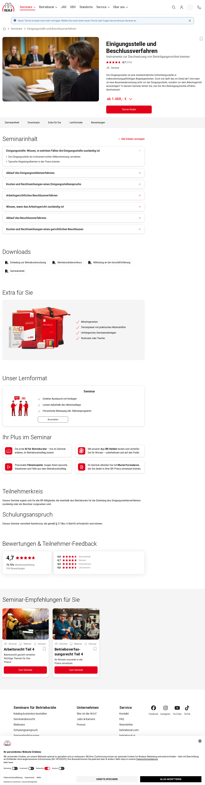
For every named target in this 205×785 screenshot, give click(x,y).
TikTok (187, 714)
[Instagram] (166, 708)
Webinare (19, 724)
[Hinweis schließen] (190, 20)
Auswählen (53, 419)
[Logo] (8, 7)
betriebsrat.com (129, 730)
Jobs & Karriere (86, 719)
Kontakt (124, 713)
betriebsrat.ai (127, 735)
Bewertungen (98, 122)
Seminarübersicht (24, 719)
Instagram (165, 714)
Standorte (86, 7)
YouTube (177, 714)
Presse (81, 724)
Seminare (16, 28)
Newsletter (126, 724)
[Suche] (173, 7)
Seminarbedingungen (26, 735)
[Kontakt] (199, 7)
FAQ (121, 719)
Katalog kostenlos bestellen (30, 713)
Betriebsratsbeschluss (70, 262)
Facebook (153, 714)
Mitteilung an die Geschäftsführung (111, 262)
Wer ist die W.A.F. (87, 713)
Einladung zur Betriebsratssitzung (28, 262)
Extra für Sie (54, 122)
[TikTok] (187, 708)
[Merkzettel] (190, 7)
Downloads (34, 122)
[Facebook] (154, 708)
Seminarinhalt (12, 122)
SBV (73, 7)
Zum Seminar (25, 669)
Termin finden (129, 109)
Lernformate (76, 122)
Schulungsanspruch (26, 730)
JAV (63, 7)
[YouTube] (177, 708)
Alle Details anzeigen (133, 139)
